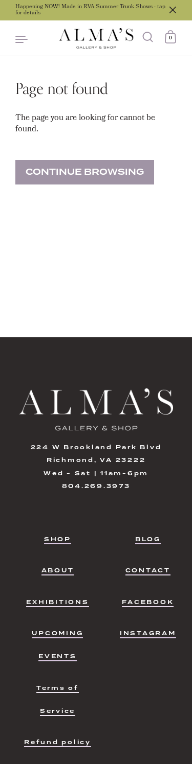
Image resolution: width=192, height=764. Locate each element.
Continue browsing (85, 172)
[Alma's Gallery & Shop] (96, 38)
